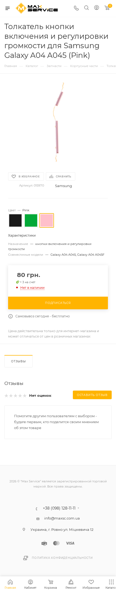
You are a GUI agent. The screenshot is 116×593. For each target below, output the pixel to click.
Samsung (63, 186)
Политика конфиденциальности (62, 558)
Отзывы (18, 361)
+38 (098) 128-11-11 (59, 508)
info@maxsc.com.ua (62, 518)
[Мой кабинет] (96, 8)
